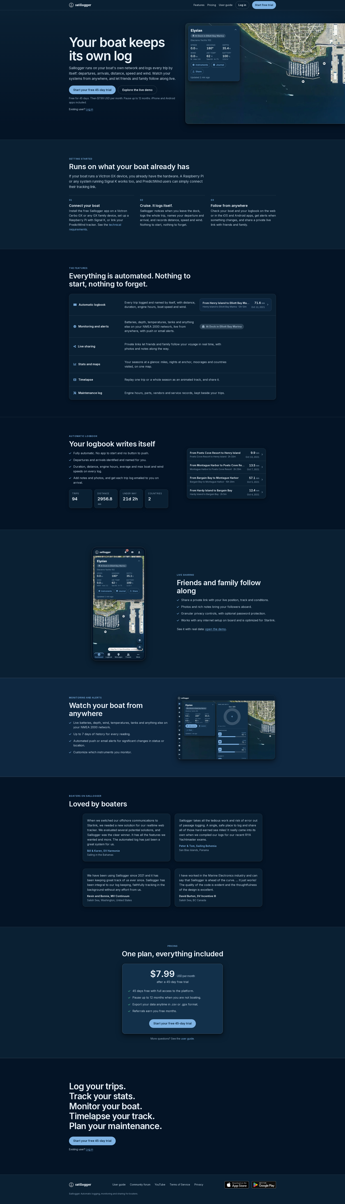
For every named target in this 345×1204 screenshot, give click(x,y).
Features (199, 4)
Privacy (198, 1184)
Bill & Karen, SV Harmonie (103, 850)
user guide (187, 1038)
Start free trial (264, 4)
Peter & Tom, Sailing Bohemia (198, 845)
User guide (226, 4)
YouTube (160, 1184)
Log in (242, 4)
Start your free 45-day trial (92, 90)
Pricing (211, 4)
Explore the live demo (137, 90)
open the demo (215, 629)
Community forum (140, 1184)
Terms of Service (180, 1184)
